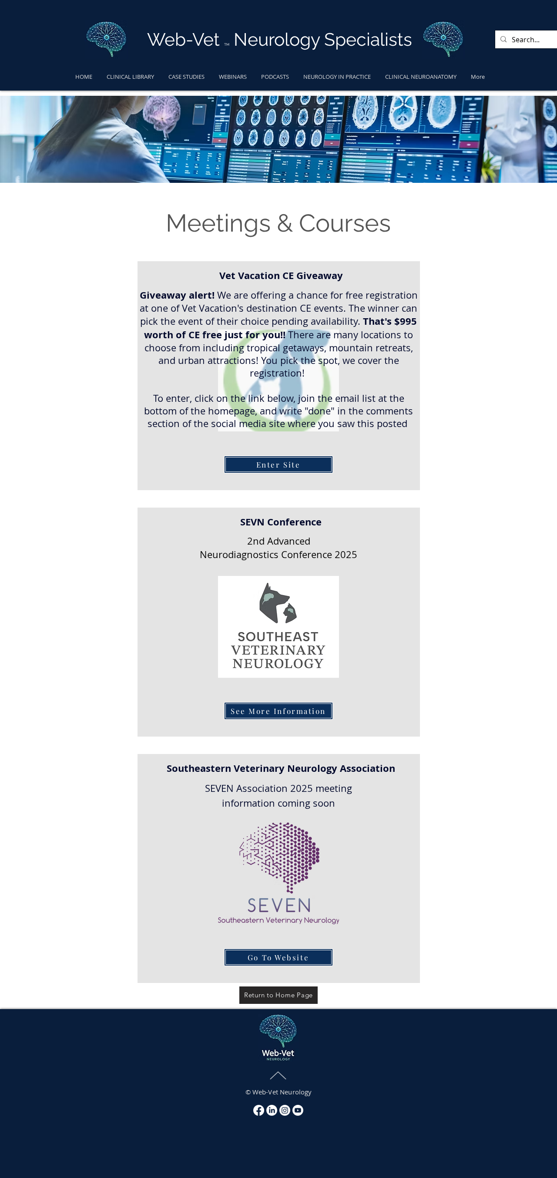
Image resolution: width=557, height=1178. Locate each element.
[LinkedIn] (271, 1110)
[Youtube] (297, 1110)
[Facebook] (258, 1110)
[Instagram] (284, 1110)
